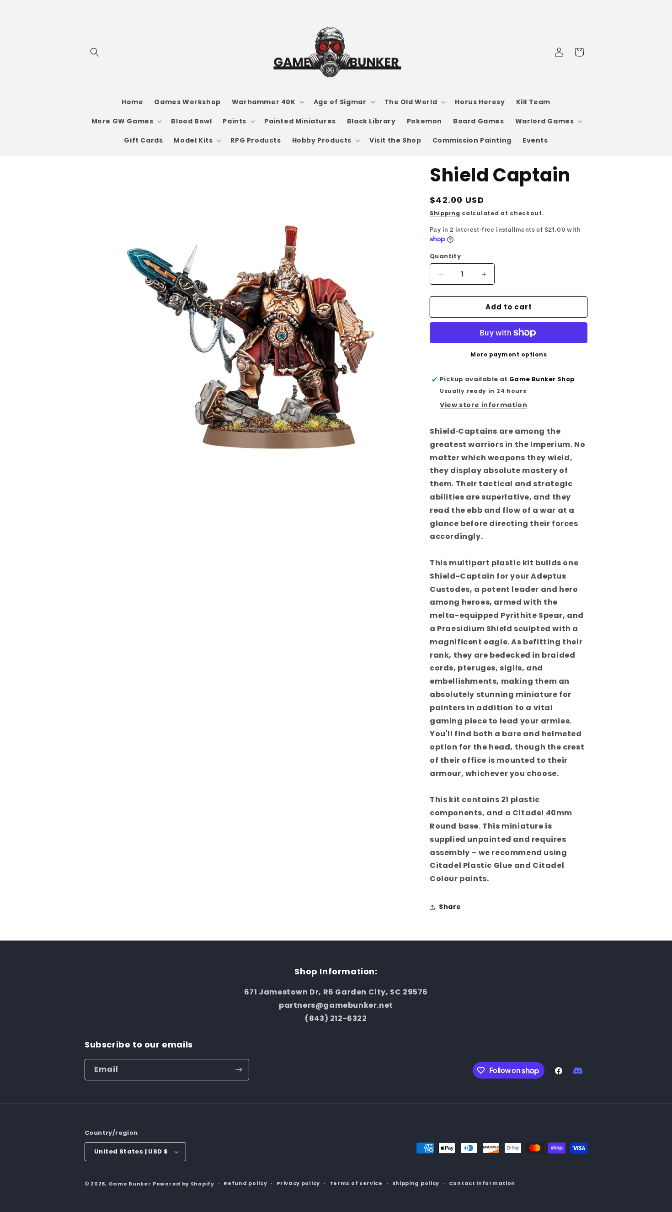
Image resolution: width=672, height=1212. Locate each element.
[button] (95, 52)
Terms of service (356, 1183)
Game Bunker (129, 1183)
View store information (483, 404)
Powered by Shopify (183, 1183)
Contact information (482, 1183)
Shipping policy (416, 1183)
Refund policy (245, 1183)
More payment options (508, 354)
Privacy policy (298, 1183)
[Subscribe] (239, 1069)
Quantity (445, 256)
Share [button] (450, 906)
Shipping (445, 213)
